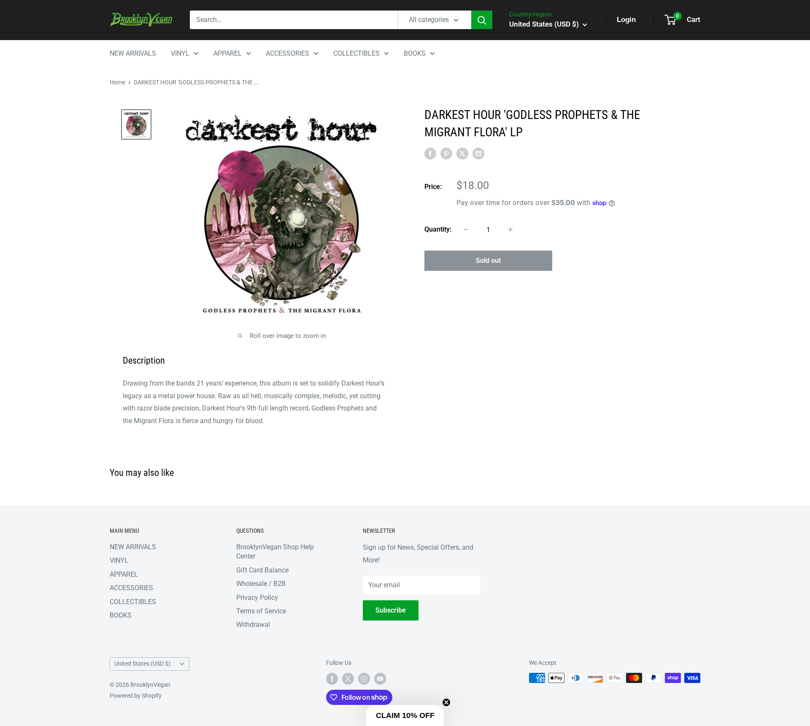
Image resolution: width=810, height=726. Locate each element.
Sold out (488, 260)
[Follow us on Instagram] (364, 679)
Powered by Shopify (136, 695)
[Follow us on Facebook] (332, 679)
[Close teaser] (446, 702)
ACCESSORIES (287, 53)
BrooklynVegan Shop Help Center (275, 551)
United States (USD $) (142, 663)
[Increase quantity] (510, 229)
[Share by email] (478, 153)
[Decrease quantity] (466, 229)
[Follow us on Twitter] (348, 679)
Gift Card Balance (262, 570)
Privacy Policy (257, 598)
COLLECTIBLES (356, 53)
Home (117, 82)
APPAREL (227, 53)
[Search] (481, 20)
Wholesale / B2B (261, 584)
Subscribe (390, 610)
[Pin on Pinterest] (446, 153)
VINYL (180, 53)
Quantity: (437, 229)
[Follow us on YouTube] (380, 679)
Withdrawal (253, 625)
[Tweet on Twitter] (462, 153)
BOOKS (415, 53)
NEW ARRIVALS (133, 53)
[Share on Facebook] (430, 153)
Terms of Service (261, 611)
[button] (405, 715)
